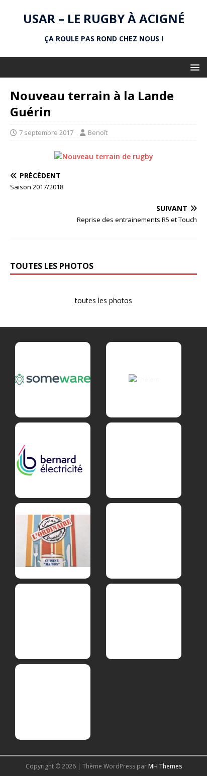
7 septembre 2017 (46, 132)
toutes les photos (103, 300)
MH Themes (165, 766)
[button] (193, 66)
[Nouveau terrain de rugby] (103, 156)
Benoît (98, 132)
